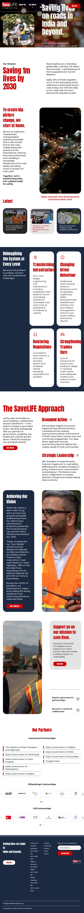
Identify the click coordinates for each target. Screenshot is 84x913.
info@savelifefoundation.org (13, 903)
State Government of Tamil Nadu (22, 754)
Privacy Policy (46, 850)
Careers (47, 843)
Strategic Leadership (58, 455)
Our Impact (14, 606)
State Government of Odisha (60, 747)
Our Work (10, 447)
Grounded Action (54, 420)
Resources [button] (53, 4)
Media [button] (63, 4)
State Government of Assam (19, 774)
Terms (46, 854)
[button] (41, 801)
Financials (47, 846)
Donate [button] (74, 6)
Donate (60, 663)
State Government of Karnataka (62, 756)
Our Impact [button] (42, 5)
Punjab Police (53, 761)
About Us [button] (22, 4)
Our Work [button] (32, 4)
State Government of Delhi (60, 752)
